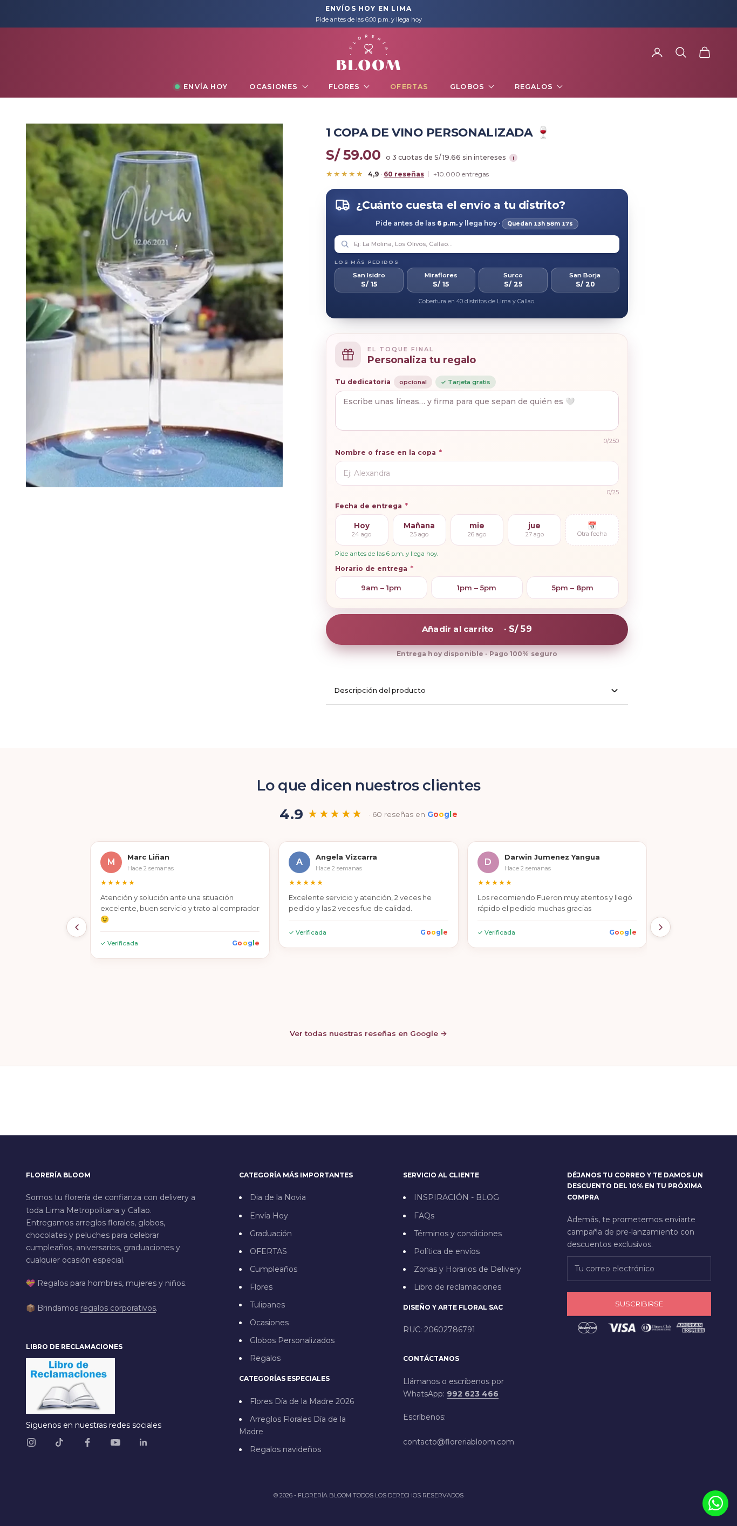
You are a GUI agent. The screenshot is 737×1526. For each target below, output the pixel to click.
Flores (344, 87)
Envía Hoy (205, 87)
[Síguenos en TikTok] (59, 1442)
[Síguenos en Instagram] (31, 1442)
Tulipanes (267, 1305)
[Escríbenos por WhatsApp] (715, 1503)
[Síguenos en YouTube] (115, 1442)
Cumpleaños (273, 1269)
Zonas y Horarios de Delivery (467, 1269)
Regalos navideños (285, 1449)
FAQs (424, 1216)
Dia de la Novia (278, 1197)
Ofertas (409, 87)
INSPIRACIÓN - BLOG (456, 1197)
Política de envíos (447, 1251)
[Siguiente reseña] (660, 927)
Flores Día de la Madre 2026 (302, 1401)
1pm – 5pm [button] (476, 587)
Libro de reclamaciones (457, 1287)
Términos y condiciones (458, 1233)
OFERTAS (268, 1251)
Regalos (534, 87)
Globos (467, 87)
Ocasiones (273, 87)
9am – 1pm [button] (381, 587)
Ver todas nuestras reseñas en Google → (368, 1033)
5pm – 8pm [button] (572, 587)
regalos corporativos (118, 1308)
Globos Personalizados (292, 1340)
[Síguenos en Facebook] (87, 1442)
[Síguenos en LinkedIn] (143, 1442)
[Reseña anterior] (76, 927)
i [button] (513, 158)
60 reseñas (404, 174)
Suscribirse (639, 1303)
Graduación (271, 1233)
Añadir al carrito (477, 629)
